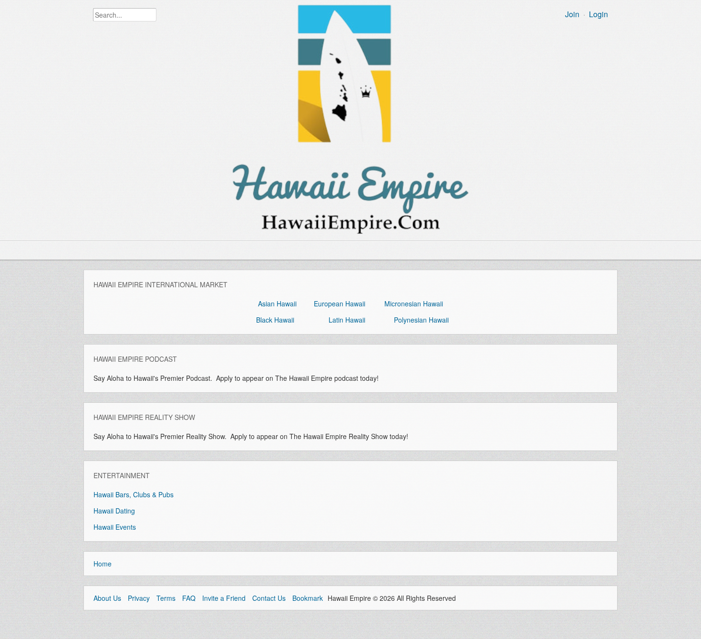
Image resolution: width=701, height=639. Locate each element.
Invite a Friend (224, 598)
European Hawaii (339, 303)
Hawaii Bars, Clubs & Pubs (133, 494)
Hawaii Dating (114, 510)
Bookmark (307, 598)
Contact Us (269, 598)
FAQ (189, 598)
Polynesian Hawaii (421, 320)
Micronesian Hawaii (413, 303)
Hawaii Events (114, 527)
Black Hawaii (275, 320)
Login (598, 14)
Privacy (139, 598)
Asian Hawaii (277, 303)
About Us (107, 598)
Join (572, 14)
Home (102, 563)
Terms (165, 598)
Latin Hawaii (347, 320)
